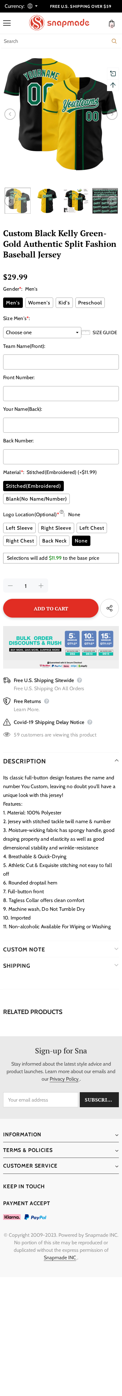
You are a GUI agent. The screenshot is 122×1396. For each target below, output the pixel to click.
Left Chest (91, 528)
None (81, 541)
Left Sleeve (19, 528)
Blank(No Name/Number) (36, 499)
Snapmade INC (60, 1258)
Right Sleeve (56, 528)
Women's (39, 303)
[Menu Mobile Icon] (7, 23)
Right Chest (20, 541)
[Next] (112, 114)
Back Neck (54, 541)
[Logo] (62, 23)
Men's (13, 303)
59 (16, 735)
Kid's (64, 303)
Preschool (90, 303)
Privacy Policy (64, 1079)
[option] (61, 114)
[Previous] (10, 114)
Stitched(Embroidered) (33, 486)
